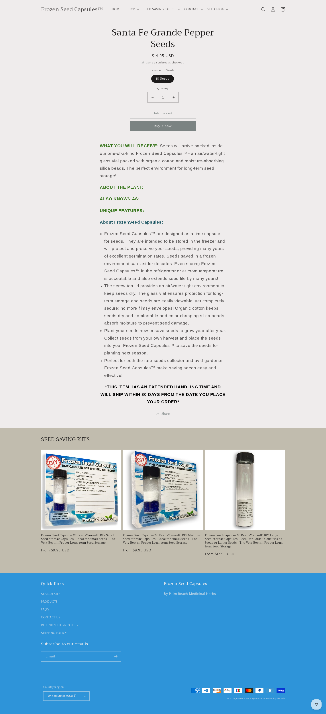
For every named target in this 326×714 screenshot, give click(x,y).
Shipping (147, 62)
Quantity (163, 88)
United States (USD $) (62, 695)
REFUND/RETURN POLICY (60, 625)
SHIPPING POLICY (54, 633)
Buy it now (163, 126)
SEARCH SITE (50, 594)
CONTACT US (51, 617)
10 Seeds (162, 79)
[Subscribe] (116, 656)
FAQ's (45, 609)
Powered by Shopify (274, 699)
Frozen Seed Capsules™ (249, 699)
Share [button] (165, 414)
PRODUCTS (49, 602)
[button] (132, 9)
